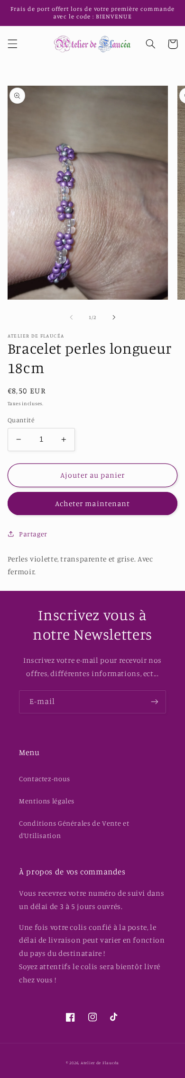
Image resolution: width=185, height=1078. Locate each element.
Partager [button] (33, 534)
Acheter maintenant (92, 503)
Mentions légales (46, 801)
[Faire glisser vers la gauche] (71, 317)
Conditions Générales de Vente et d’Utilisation (74, 829)
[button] (12, 44)
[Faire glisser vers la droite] (113, 317)
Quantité (21, 420)
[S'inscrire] (155, 701)
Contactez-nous (44, 779)
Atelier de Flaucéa (100, 1062)
